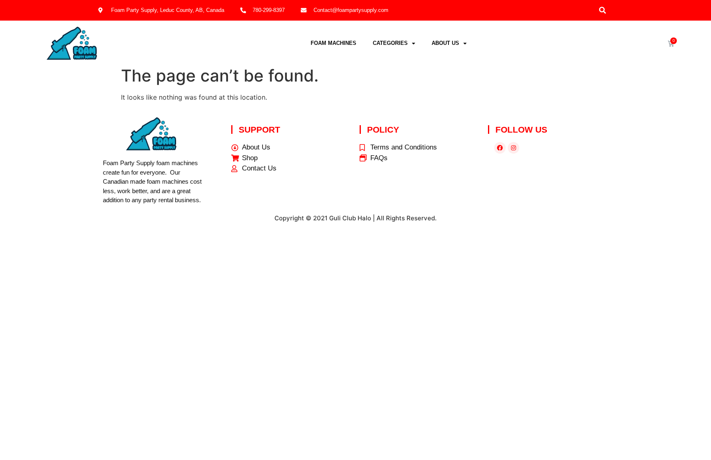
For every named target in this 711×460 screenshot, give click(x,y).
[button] (602, 10)
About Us (445, 43)
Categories (390, 43)
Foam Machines (333, 43)
